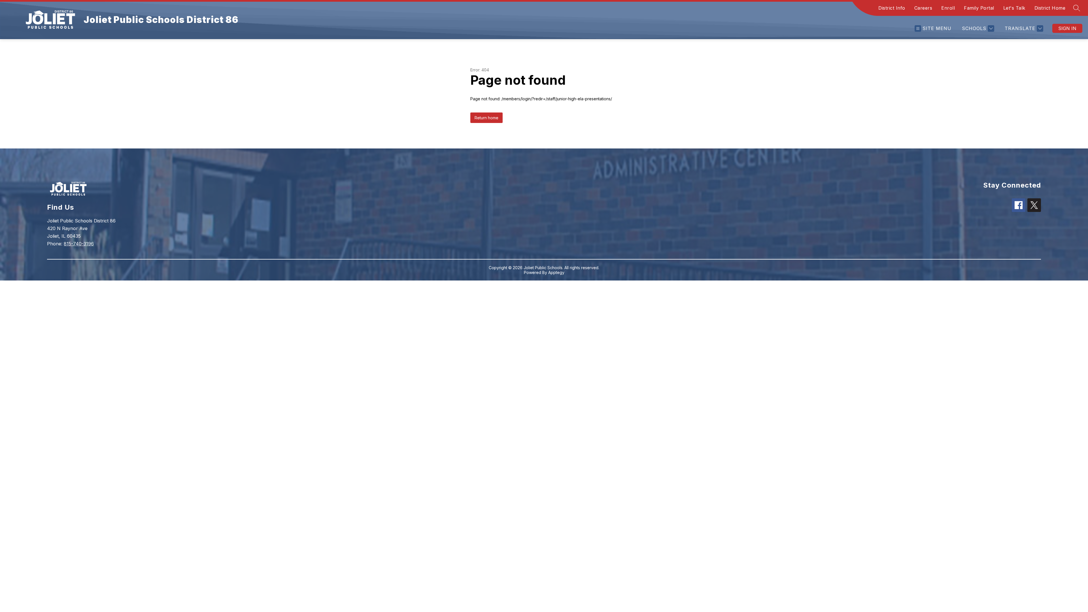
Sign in (1067, 28)
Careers (923, 8)
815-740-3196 (79, 243)
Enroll (948, 8)
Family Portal (979, 8)
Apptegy (556, 272)
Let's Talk (1014, 8)
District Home (1050, 8)
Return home (486, 117)
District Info (891, 8)
